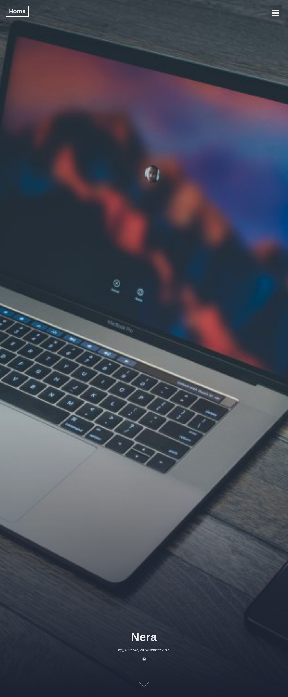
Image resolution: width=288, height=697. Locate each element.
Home (17, 11)
